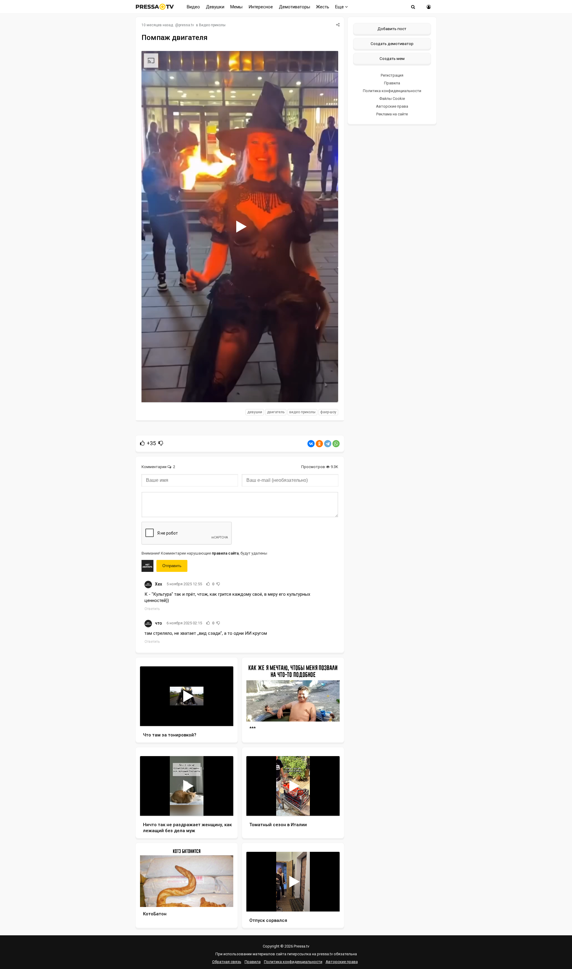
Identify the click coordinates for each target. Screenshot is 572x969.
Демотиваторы (294, 7)
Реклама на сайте (392, 114)
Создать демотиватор (392, 43)
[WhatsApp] (336, 443)
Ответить (152, 609)
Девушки (215, 7)
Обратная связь (226, 961)
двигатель (276, 412)
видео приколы (302, 412)
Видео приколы (212, 25)
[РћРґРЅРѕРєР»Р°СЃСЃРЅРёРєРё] (319, 443)
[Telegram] (327, 443)
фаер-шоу (328, 412)
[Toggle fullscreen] (326, 392)
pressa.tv (186, 25)
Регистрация (392, 75)
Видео (193, 7)
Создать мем (392, 58)
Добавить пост (391, 28)
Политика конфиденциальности (392, 91)
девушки (254, 412)
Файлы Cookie (392, 98)
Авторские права (392, 106)
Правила (392, 83)
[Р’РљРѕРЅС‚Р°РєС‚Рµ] (311, 443)
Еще (340, 7)
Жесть (322, 7)
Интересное (260, 7)
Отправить (171, 566)
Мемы (236, 7)
